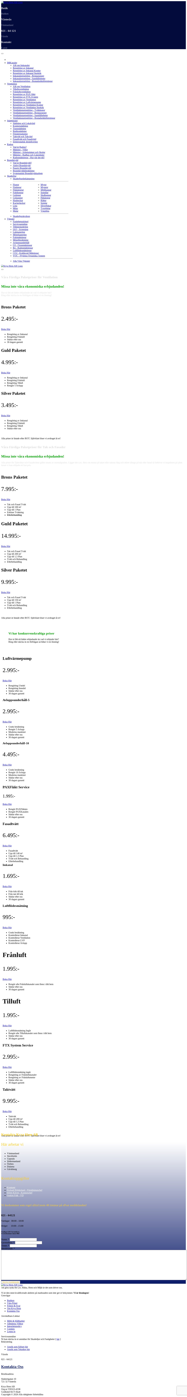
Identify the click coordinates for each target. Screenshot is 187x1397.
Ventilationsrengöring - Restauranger (30, 113)
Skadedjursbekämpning (23, 178)
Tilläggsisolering (20, 227)
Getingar (17, 195)
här (58, 1339)
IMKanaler (12, 62)
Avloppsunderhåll (21, 242)
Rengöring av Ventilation (24, 99)
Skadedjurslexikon (21, 216)
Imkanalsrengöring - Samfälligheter (29, 78)
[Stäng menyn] (2, 269)
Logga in (11, 1331)
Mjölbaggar (46, 190)
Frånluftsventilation (22, 91)
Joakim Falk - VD (15, 1195)
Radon (10, 144)
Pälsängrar (45, 198)
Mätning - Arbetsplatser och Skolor (29, 152)
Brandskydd (12, 160)
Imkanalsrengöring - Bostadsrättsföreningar (33, 81)
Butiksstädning (20, 131)
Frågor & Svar (13, 1306)
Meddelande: (8, 1248)
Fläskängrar (18, 190)
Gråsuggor (18, 198)
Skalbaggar (46, 195)
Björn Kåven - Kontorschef (19, 1193)
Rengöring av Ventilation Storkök (28, 107)
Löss (15, 205)
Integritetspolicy (14, 1326)
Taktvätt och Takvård (22, 136)
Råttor (43, 200)
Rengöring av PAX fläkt (24, 94)
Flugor (16, 184)
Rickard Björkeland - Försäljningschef (24, 1190)
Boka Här (5, 329)
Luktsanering (19, 232)
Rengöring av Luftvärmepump (27, 102)
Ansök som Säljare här (17, 1346)
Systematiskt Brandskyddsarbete (28, 173)
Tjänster (10, 219)
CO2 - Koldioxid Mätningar (26, 253)
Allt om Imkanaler (21, 65)
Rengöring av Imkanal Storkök (27, 73)
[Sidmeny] (2, 53)
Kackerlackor (19, 203)
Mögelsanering (20, 234)
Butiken (10, 1300)
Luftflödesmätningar (22, 250)
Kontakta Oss (13, 1311)
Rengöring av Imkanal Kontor (27, 70)
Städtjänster (12, 120)
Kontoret (11, 1187)
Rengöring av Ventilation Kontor (28, 105)
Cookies (11, 1329)
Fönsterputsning (20, 134)
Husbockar (18, 200)
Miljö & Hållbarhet (16, 1321)
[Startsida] (12, 2)
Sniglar (44, 203)
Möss (15, 208)
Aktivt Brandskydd (22, 165)
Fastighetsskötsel (20, 221)
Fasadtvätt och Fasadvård (24, 139)
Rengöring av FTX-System (25, 97)
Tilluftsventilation (21, 89)
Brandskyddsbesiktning (23, 170)
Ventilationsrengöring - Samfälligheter (30, 115)
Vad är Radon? (20, 147)
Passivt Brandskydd (22, 168)
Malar (15, 211)
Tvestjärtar (45, 208)
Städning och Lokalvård (24, 123)
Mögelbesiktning (20, 240)
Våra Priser (12, 1303)
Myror (43, 184)
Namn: (5, 1239)
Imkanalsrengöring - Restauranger (28, 76)
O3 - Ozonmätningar (22, 245)
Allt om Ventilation (21, 86)
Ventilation (12, 84)
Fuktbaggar (18, 192)
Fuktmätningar (19, 237)
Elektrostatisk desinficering (25, 142)
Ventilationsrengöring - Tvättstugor (29, 110)
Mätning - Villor (20, 149)
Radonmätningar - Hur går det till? (29, 157)
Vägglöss (45, 211)
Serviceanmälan (20, 224)
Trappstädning (19, 128)
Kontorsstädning (20, 126)
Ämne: (5, 1245)
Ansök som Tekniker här (18, 1349)
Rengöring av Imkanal (23, 68)
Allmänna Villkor (15, 1323)
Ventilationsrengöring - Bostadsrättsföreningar (34, 118)
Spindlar (44, 192)
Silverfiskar (46, 205)
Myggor (44, 187)
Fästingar (17, 187)
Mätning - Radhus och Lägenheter (28, 155)
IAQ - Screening (20, 229)
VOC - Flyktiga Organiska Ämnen (29, 256)
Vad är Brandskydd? (22, 163)
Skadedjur (11, 176)
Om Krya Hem (14, 1308)
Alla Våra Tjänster (21, 261)
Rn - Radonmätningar (23, 248)
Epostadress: (7, 1242)
